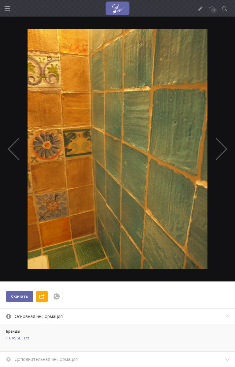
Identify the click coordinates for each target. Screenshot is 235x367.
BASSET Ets (19, 338)
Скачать (19, 296)
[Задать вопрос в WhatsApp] (56, 296)
